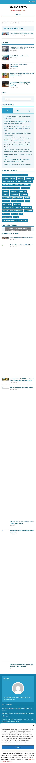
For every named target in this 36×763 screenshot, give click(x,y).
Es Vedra (18, 181)
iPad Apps (27, 197)
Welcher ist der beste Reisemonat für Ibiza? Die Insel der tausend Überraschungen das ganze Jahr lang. (17, 128)
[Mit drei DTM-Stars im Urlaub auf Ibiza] (5, 59)
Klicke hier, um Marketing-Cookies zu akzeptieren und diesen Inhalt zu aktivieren (18, 229)
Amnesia (25, 175)
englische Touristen (8, 181)
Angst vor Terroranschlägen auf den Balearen (21, 244)
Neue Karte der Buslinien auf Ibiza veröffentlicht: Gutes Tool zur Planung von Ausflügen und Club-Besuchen (17, 144)
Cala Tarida (20, 178)
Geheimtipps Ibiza (27, 181)
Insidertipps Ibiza (17, 197)
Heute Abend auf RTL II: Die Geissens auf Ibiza (21, 33)
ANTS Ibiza (5, 178)
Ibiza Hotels (22, 191)
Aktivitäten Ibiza (16, 175)
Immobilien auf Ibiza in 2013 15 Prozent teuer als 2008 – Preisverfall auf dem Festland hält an (22, 379)
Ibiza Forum (14, 191)
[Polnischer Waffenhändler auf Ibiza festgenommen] (5, 68)
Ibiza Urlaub (24, 194)
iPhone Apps (6, 201)
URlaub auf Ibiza (7, 217)
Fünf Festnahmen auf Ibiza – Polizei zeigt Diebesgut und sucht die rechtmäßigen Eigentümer (20, 83)
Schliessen (3, 761)
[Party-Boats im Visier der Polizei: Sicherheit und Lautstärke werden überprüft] (5, 50)
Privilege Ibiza (27, 207)
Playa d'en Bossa (7, 204)
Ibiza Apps (16, 188)
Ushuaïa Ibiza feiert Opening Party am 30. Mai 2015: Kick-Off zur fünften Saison (21, 665)
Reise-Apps (5, 210)
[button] (33, 725)
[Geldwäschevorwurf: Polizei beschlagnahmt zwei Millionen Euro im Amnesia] (5, 525)
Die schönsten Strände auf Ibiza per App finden (21, 237)
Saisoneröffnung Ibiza (16, 210)
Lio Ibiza (13, 201)
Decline (9, 761)
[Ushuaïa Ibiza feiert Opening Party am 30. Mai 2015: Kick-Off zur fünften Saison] (5, 666)
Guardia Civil (18, 184)
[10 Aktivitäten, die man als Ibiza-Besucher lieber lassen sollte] (5, 659)
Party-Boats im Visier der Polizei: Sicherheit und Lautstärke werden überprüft (22, 47)
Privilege (18, 207)
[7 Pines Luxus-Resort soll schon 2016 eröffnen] (5, 516)
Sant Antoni (6, 214)
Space (20, 214)
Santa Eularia (28, 210)
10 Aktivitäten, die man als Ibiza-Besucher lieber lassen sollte (17, 708)
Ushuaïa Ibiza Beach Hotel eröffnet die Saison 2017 (18, 164)
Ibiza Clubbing (25, 188)
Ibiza (4, 188)
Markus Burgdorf (23, 35)
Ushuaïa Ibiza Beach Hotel (10, 220)
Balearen (12, 178)
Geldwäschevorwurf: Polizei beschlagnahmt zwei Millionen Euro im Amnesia (22, 522)
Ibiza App (9, 188)
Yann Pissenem (23, 220)
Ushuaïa (16, 217)
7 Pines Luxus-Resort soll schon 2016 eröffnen (21, 387)
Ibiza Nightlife (14, 194)
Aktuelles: (5, 43)
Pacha (27, 201)
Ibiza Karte (5, 194)
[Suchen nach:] (18, 99)
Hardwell (27, 184)
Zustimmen (18, 747)
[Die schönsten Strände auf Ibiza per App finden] (5, 238)
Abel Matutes (6, 175)
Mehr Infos (31, 759)
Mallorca (20, 201)
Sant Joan (14, 214)
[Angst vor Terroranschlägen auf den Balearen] (5, 373)
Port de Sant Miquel (8, 207)
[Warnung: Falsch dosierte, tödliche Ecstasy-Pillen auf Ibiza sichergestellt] (5, 77)
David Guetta (29, 178)
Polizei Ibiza (17, 204)
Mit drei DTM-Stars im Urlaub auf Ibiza (19, 56)
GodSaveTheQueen (8, 184)
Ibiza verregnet (7, 197)
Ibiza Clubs (5, 191)
